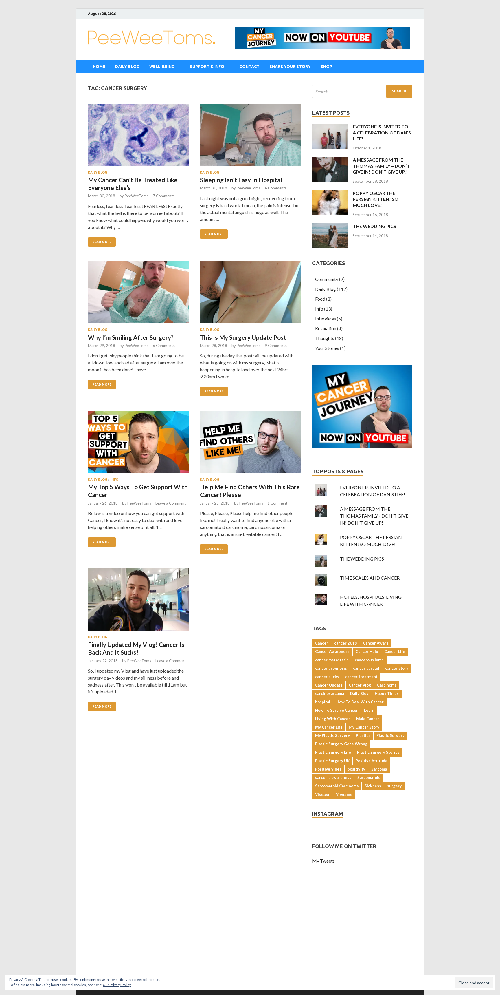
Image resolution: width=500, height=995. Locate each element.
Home (99, 66)
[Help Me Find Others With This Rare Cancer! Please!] (250, 443)
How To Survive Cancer (336, 710)
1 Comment (277, 503)
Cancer (321, 643)
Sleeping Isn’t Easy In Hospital (241, 179)
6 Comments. (164, 345)
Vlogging (344, 794)
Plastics (363, 735)
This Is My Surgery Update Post (243, 337)
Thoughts (324, 338)
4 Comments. (276, 188)
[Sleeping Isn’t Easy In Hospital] (250, 136)
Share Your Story (290, 66)
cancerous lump (369, 660)
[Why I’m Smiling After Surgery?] (138, 293)
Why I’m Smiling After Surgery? (131, 337)
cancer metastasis (332, 660)
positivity (356, 769)
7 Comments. (164, 195)
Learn (369, 710)
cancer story (396, 668)
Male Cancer (367, 718)
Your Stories (327, 348)
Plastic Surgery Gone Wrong (341, 744)
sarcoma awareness (333, 777)
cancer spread (366, 668)
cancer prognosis (331, 668)
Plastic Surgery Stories (378, 752)
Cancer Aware (376, 643)
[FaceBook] (389, 14)
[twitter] (396, 14)
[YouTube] (410, 14)
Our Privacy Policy (117, 985)
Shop (326, 66)
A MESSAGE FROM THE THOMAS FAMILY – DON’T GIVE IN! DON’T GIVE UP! (381, 166)
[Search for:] (362, 91)
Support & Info (207, 66)
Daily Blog (127, 66)
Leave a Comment (170, 503)
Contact (250, 66)
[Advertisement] (250, 934)
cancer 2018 (345, 643)
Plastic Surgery (390, 735)
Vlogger (322, 794)
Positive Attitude (371, 760)
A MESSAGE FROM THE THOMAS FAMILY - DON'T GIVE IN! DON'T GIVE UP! (374, 515)
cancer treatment (361, 676)
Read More (101, 242)
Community (326, 279)
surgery (394, 786)
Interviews (325, 318)
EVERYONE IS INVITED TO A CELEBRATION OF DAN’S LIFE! (382, 132)
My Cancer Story (364, 727)
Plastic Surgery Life (333, 752)
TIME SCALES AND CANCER (370, 577)
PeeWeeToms (136, 195)
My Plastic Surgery (332, 735)
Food (320, 299)
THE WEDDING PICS (374, 226)
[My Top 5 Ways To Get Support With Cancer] (138, 443)
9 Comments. (276, 345)
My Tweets (323, 860)
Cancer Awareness (332, 651)
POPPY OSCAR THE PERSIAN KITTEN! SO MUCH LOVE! (375, 199)
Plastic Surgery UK (332, 760)
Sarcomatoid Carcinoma (337, 786)
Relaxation (325, 328)
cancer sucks (327, 676)
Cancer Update (329, 685)
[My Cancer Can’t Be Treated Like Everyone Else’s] (138, 136)
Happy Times (387, 693)
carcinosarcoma (329, 693)
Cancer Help (367, 651)
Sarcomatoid (368, 777)
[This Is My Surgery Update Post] (250, 293)
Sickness (373, 786)
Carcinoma (386, 685)
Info (114, 479)
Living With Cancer (332, 718)
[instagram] (403, 14)
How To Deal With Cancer (360, 702)
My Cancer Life (329, 727)
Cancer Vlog (360, 685)
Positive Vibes (328, 769)
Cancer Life (394, 651)
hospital (322, 702)
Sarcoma (379, 769)
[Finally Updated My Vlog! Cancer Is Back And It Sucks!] (138, 600)
